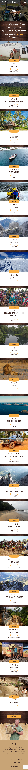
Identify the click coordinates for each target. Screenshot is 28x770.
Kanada (14, 212)
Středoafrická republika (15, 461)
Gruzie (14, 283)
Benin (11, 532)
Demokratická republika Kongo (14, 106)
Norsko (14, 177)
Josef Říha (4, 2)
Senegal (19, 637)
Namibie (14, 71)
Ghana (11, 567)
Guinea (11, 637)
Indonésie (14, 142)
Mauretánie (14, 672)
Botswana (10, 71)
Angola (8, 106)
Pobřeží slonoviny (15, 637)
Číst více (20, 754)
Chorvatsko (14, 426)
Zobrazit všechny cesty (14, 716)
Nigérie (17, 532)
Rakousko (14, 247)
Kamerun (13, 532)
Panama (15, 708)
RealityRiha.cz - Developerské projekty (14, 759)
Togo (19, 567)
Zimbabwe (17, 71)
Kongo (21, 106)
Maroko (10, 672)
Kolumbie (12, 708)
